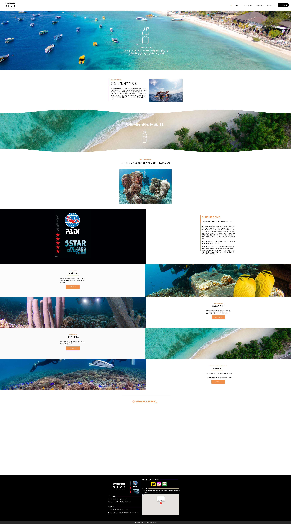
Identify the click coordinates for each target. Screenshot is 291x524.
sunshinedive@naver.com (120, 499)
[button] (238, 5)
